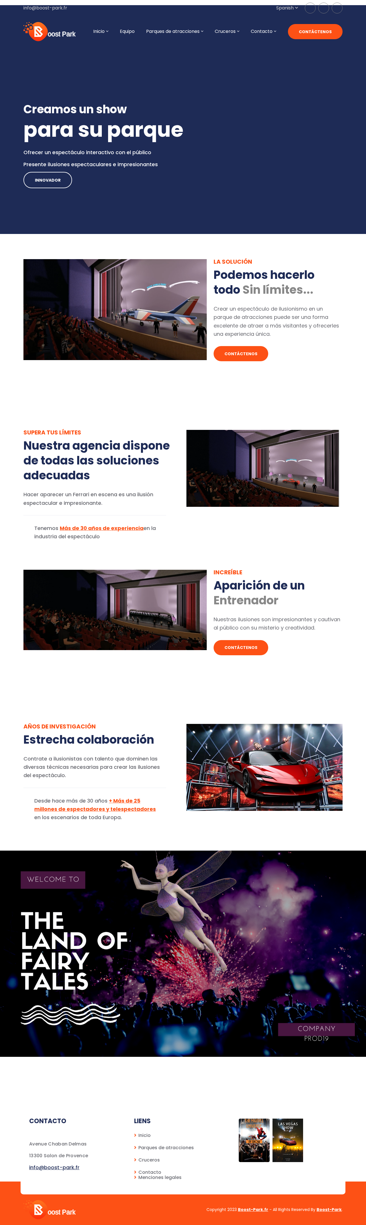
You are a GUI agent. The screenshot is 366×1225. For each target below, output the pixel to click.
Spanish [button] (285, 8)
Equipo (127, 31)
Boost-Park (329, 1209)
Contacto (261, 31)
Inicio (144, 1135)
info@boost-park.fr (45, 8)
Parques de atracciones (166, 1147)
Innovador (48, 180)
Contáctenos (315, 32)
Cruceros (149, 1160)
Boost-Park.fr (253, 1209)
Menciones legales (160, 1177)
